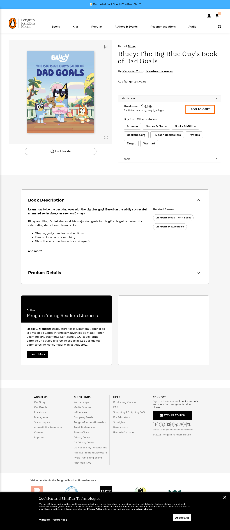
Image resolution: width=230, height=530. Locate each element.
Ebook (169, 159)
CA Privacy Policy (84, 442)
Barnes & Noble (156, 126)
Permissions (120, 427)
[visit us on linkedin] (175, 424)
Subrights (119, 422)
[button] (55, 26)
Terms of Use (81, 432)
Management (42, 417)
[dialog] (115, 511)
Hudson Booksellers (167, 135)
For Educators (121, 417)
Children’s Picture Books (170, 226)
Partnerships (81, 402)
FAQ (115, 407)
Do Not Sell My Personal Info (90, 447)
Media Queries (82, 407)
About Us (40, 397)
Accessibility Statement (48, 427)
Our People (40, 407)
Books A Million (185, 126)
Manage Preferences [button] (53, 519)
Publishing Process (124, 402)
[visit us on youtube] (168, 424)
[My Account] (209, 14)
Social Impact (42, 422)
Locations (40, 412)
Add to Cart (200, 109)
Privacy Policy (82, 437)
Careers (38, 432)
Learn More (39, 355)
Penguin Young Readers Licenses (147, 71)
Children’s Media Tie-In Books (173, 217)
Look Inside (62, 151)
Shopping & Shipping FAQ (129, 412)
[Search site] (219, 26)
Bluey (131, 46)
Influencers (80, 412)
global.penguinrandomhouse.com (173, 429)
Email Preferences (84, 427)
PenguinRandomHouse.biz (90, 422)
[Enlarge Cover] (106, 137)
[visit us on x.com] (162, 424)
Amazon (132, 126)
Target (131, 144)
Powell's (194, 135)
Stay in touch (174, 415)
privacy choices (144, 509)
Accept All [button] (182, 518)
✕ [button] (224, 497)
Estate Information (124, 432)
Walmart (149, 144)
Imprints (39, 437)
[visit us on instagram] (188, 424)
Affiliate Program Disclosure (90, 452)
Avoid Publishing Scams (88, 457)
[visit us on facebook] (155, 424)
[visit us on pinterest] (182, 424)
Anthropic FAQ (82, 462)
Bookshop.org (136, 135)
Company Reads (83, 417)
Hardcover (169, 98)
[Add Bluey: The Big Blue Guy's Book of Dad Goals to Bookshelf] (106, 47)
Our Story (39, 402)
